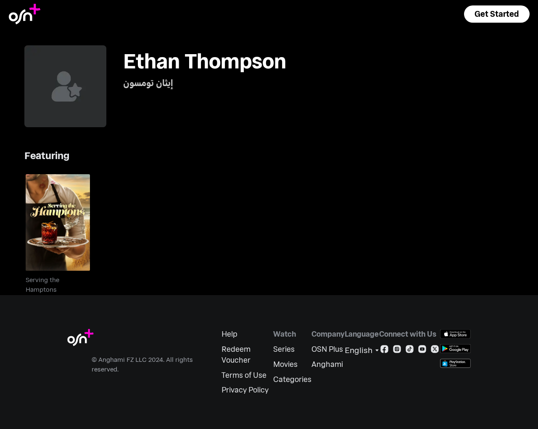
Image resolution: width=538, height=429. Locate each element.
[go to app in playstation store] (455, 363)
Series (284, 349)
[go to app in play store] (455, 348)
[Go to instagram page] (397, 351)
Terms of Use (244, 375)
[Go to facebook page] (384, 351)
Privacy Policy (245, 390)
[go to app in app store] (455, 334)
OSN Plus (327, 349)
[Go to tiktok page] (409, 351)
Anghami (327, 364)
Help (229, 334)
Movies (285, 364)
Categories (292, 379)
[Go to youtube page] (422, 351)
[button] (497, 14)
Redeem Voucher (236, 354)
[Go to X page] (435, 351)
